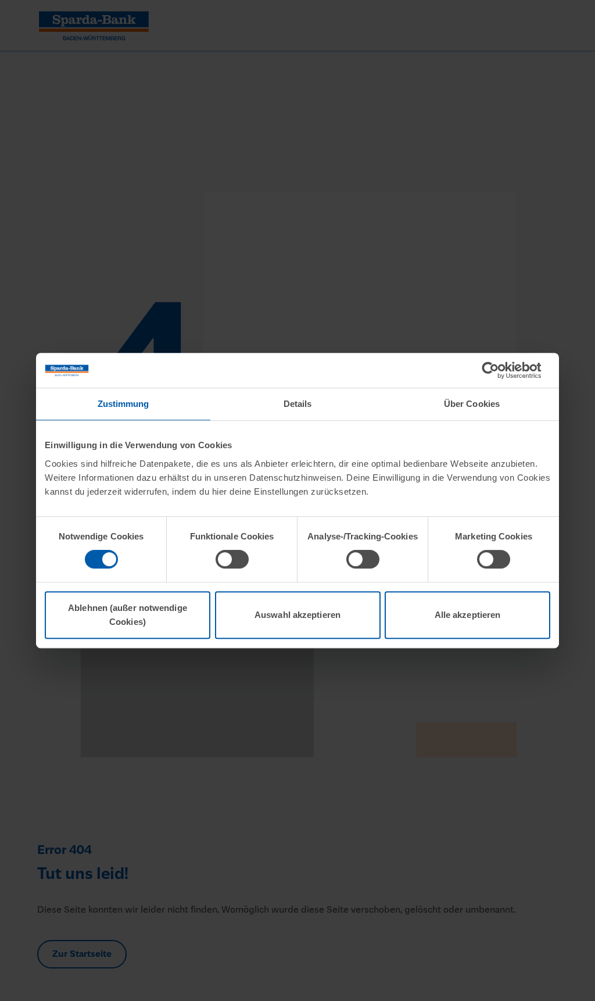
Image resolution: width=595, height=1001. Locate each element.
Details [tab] (298, 404)
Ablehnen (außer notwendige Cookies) (127, 615)
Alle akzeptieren (468, 615)
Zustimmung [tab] (123, 404)
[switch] (232, 559)
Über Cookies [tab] (472, 404)
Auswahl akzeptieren (297, 615)
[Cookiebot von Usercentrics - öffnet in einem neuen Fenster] (499, 370)
